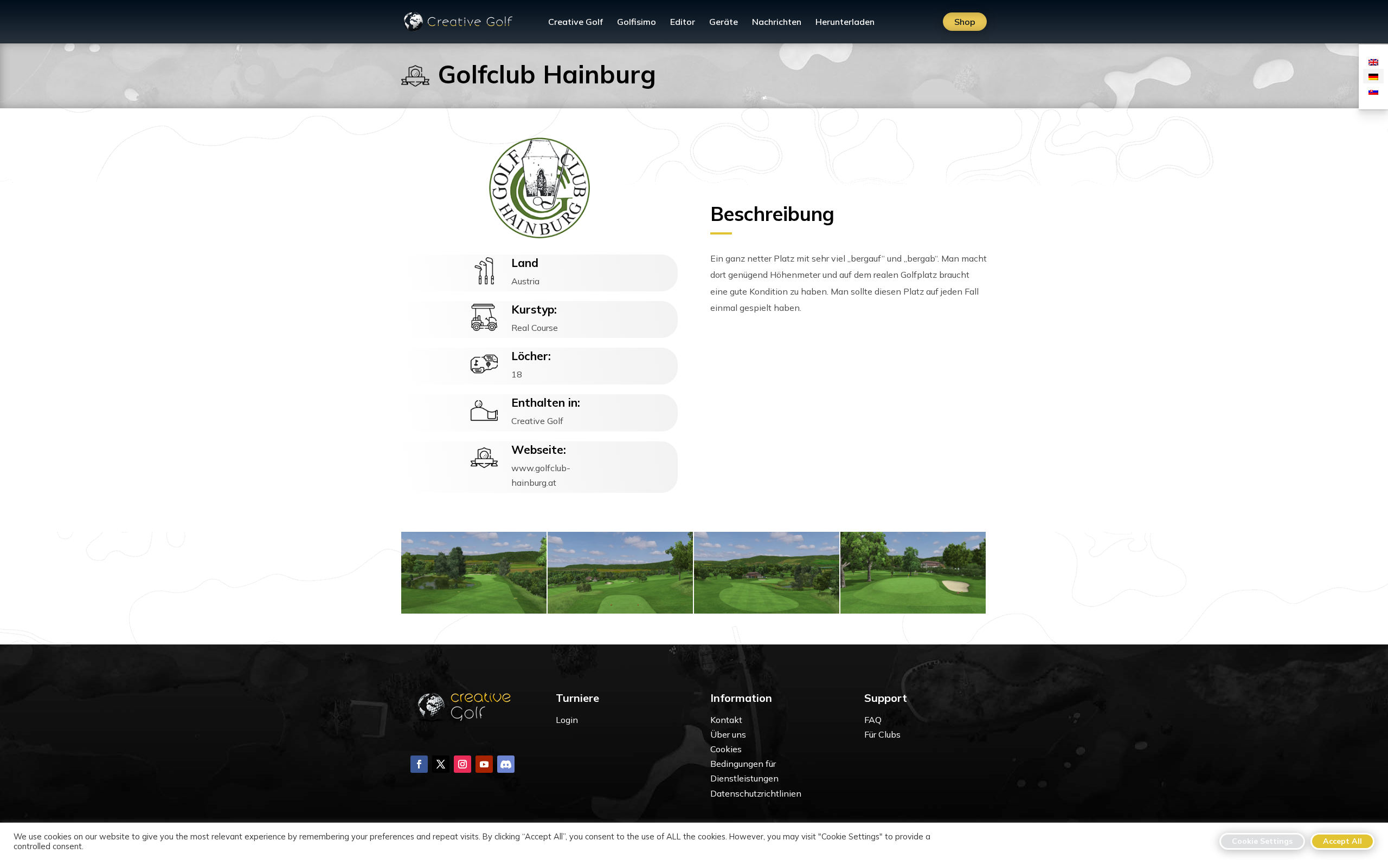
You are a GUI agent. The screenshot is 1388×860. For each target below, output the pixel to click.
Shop (964, 21)
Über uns (728, 734)
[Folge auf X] (440, 764)
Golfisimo (636, 22)
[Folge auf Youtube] (484, 764)
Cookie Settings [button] (1262, 841)
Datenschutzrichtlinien (755, 793)
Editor (682, 22)
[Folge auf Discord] (506, 764)
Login (567, 719)
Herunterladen (845, 22)
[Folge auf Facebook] (419, 764)
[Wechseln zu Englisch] (1373, 61)
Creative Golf (575, 22)
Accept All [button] (1342, 841)
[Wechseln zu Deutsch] (1373, 76)
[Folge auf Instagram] (462, 764)
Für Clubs (882, 734)
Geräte (723, 22)
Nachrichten (776, 22)
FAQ (873, 719)
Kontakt (726, 719)
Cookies (726, 749)
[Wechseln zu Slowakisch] (1373, 90)
